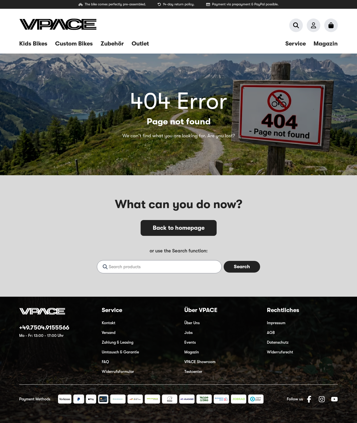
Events (190, 342)
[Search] (296, 25)
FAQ (105, 362)
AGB (271, 333)
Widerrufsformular (118, 371)
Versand (108, 333)
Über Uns (192, 323)
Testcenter (193, 371)
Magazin (191, 352)
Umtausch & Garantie (120, 352)
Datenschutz (278, 342)
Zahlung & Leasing (117, 342)
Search (242, 266)
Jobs (188, 333)
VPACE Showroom (199, 362)
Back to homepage (178, 227)
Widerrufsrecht (280, 352)
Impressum (276, 323)
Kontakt (108, 323)
